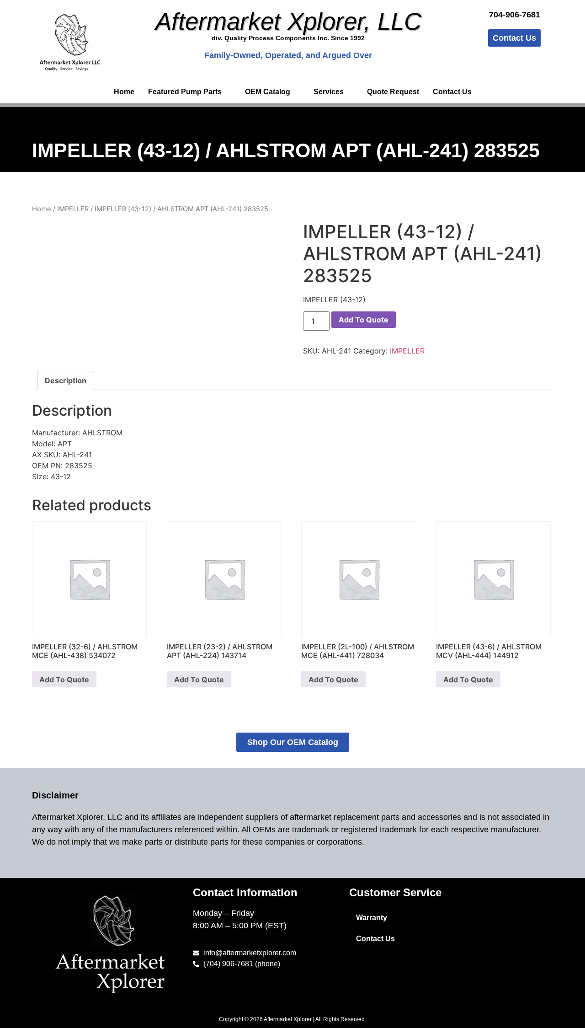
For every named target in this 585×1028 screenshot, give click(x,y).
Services (329, 92)
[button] (189, 91)
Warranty (371, 917)
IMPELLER (73, 209)
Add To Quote (363, 319)
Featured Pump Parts (185, 92)
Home (124, 92)
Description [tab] (65, 380)
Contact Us (452, 92)
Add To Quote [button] (64, 679)
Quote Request (393, 92)
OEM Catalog (267, 92)
